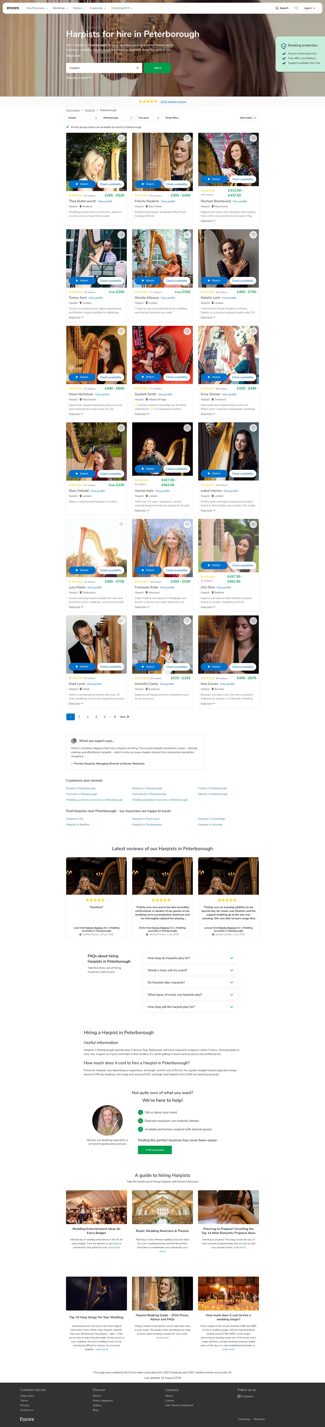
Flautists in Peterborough (147, 788)
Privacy (24, 1405)
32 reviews (89, 388)
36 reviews (222, 292)
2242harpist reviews (173, 102)
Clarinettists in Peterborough (149, 794)
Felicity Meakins (94, 927)
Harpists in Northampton (147, 824)
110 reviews (207, 194)
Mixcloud (259, 1419)
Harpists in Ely (74, 819)
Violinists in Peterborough (81, 794)
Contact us (26, 1410)
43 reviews (155, 581)
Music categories (103, 1400)
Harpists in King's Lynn (146, 819)
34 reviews (222, 485)
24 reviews (89, 581)
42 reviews (155, 195)
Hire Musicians (35, 8)
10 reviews (89, 195)
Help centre (27, 1396)
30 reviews (222, 678)
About (168, 1396)
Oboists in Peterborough (212, 794)
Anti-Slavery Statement (179, 1405)
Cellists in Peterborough (212, 788)
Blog (95, 1410)
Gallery (97, 1405)
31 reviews (155, 388)
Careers (169, 1400)
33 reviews (155, 678)
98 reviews (222, 388)
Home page (73, 110)
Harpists (90, 110)
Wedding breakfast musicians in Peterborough (160, 800)
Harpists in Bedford (77, 824)
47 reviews (89, 485)
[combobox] (83, 118)
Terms (24, 1400)
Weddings (59, 8)
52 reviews (140, 484)
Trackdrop (243, 1419)
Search (284, 8)
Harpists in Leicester (210, 824)
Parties (77, 8)
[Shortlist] (296, 8)
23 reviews (89, 678)
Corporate (96, 8)
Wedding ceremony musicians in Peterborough (94, 800)
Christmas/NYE (120, 8)
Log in (308, 8)
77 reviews (155, 292)
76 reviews (89, 292)
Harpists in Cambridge (211, 819)
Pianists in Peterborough (80, 788)
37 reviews (206, 580)
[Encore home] (13, 8)
